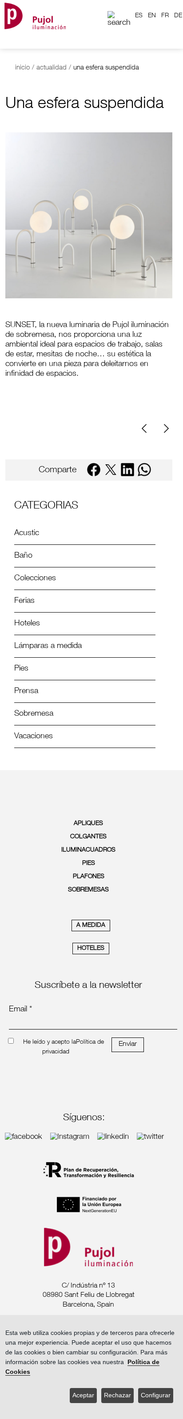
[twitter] (110, 469)
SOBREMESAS (88, 890)
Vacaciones (33, 736)
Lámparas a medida (48, 646)
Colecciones (35, 578)
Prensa (26, 691)
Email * (20, 1010)
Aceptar (83, 1395)
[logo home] (35, 15)
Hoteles (27, 624)
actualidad (51, 68)
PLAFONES (88, 877)
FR (165, 16)
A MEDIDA (90, 925)
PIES (88, 863)
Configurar (156, 1395)
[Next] (165, 428)
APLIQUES (88, 824)
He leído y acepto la (49, 1042)
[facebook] (93, 469)
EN (152, 16)
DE (178, 16)
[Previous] (147, 428)
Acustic (26, 533)
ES (139, 16)
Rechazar (117, 1395)
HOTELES (90, 948)
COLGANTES (88, 837)
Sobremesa (33, 714)
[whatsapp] (144, 469)
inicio (22, 68)
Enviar (128, 1044)
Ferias (24, 601)
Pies (21, 669)
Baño (23, 556)
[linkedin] (127, 469)
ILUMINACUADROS (88, 850)
